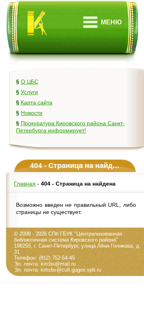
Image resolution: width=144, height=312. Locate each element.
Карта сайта (36, 102)
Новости (31, 113)
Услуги (29, 92)
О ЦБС (29, 81)
